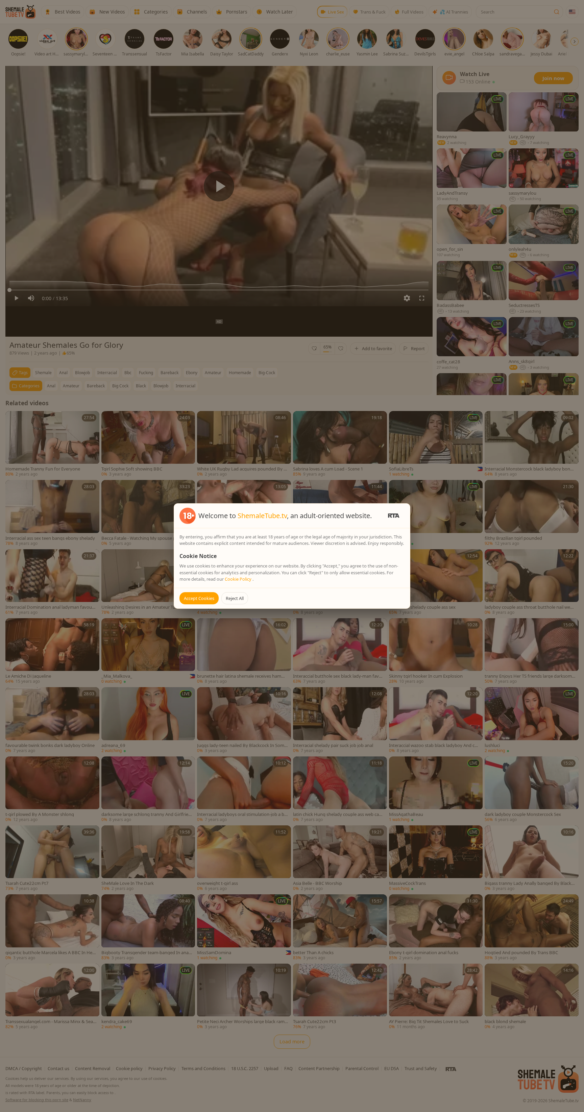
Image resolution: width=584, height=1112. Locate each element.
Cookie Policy (238, 579)
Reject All (235, 598)
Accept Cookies (199, 598)
